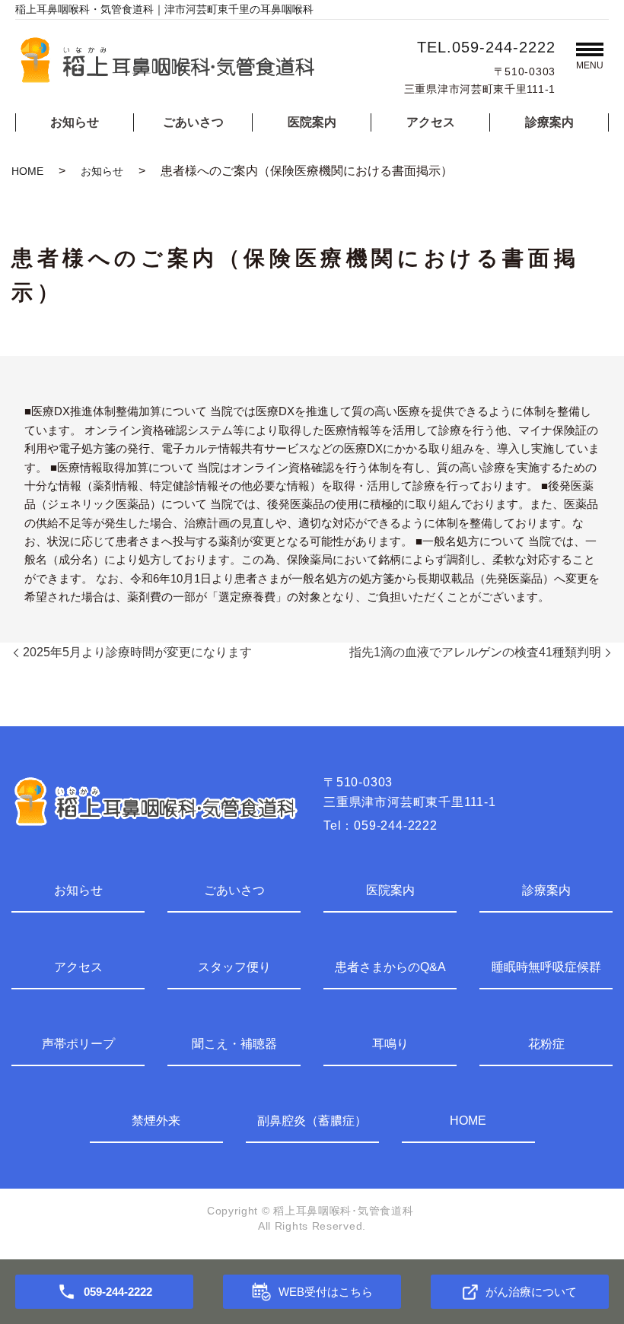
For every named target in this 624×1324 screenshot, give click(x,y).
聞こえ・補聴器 (234, 1043)
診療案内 (549, 122)
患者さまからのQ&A (390, 966)
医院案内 (312, 122)
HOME (27, 171)
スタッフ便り (234, 966)
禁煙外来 (156, 1120)
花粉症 (546, 1043)
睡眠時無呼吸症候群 (546, 966)
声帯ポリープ (78, 1043)
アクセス (430, 122)
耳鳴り (390, 1043)
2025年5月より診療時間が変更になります (137, 652)
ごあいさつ (193, 122)
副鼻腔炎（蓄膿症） (312, 1120)
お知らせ (74, 122)
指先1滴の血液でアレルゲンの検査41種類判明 (475, 652)
